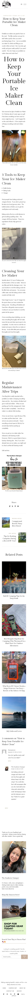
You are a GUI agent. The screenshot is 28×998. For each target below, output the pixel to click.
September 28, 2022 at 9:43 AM (15, 752)
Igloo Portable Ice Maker (19, 112)
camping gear (7, 15)
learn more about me (8, 889)
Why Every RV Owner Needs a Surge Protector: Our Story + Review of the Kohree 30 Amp (14, 688)
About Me (22, 988)
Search (24, 956)
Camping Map (13, 988)
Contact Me (10, 991)
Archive (19, 991)
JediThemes (14, 995)
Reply (9, 761)
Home (4, 988)
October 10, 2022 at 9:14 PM (17, 769)
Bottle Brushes (7, 188)
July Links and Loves (14, 731)
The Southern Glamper (18, 767)
